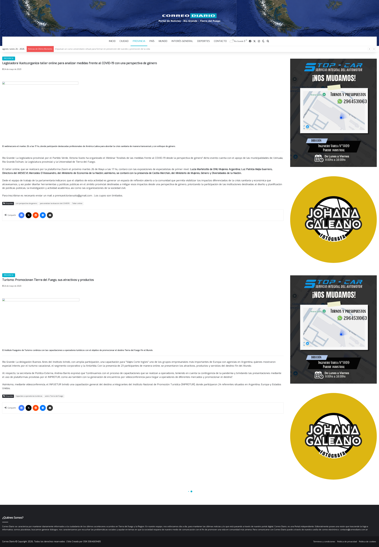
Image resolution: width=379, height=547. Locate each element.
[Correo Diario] (189, 17)
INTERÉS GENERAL (182, 41)
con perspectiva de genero (26, 203)
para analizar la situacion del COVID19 (54, 203)
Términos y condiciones (324, 541)
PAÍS (151, 41)
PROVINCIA (139, 41)
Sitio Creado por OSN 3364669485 (84, 541)
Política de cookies (367, 541)
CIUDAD (124, 41)
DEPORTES (203, 41)
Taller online (77, 203)
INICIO (112, 41)
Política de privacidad (347, 541)
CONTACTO (220, 41)
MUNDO (163, 41)
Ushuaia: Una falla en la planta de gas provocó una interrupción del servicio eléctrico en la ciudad (101, 49)
